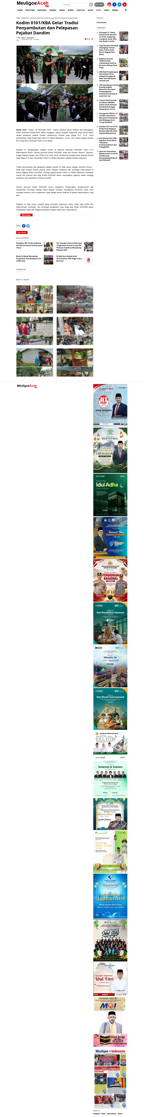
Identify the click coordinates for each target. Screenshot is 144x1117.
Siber (103, 1114)
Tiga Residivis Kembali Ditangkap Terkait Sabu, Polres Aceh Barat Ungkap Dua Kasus (108, 49)
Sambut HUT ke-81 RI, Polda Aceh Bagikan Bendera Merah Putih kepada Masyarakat (108, 129)
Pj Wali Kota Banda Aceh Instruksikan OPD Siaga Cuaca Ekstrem (69, 258)
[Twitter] (28, 226)
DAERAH (53, 10)
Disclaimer (111, 1114)
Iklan (120, 1114)
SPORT (90, 10)
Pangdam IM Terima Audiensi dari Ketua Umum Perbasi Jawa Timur (29, 245)
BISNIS (71, 10)
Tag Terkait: (21, 233)
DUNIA (62, 10)
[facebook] (114, 4)
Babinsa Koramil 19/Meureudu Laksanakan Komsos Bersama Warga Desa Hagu (108, 63)
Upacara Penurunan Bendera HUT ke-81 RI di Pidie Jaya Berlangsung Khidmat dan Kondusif (108, 155)
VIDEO (106, 10)
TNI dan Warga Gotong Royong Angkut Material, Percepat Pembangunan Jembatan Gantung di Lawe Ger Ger (109, 90)
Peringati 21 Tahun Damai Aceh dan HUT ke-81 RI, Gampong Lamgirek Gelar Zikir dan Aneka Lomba (108, 36)
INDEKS (115, 10)
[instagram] (109, 4)
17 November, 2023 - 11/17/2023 (30, 39)
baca (88, 39)
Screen (99, 4)
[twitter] (119, 4)
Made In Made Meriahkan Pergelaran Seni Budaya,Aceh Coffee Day (28, 258)
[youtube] (124, 4)
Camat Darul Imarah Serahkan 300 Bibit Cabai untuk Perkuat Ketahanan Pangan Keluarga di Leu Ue (108, 104)
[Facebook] (24, 226)
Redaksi (96, 1114)
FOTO (98, 10)
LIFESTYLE (81, 10)
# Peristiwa (101, 22)
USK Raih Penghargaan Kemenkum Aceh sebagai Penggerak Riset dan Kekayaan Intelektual (108, 76)
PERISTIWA (30, 10)
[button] (126, 9)
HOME (19, 10)
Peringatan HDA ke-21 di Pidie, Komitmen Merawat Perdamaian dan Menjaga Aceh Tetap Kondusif (108, 117)
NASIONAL (42, 10)
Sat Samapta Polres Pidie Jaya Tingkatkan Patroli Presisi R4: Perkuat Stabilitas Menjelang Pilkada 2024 (69, 246)
